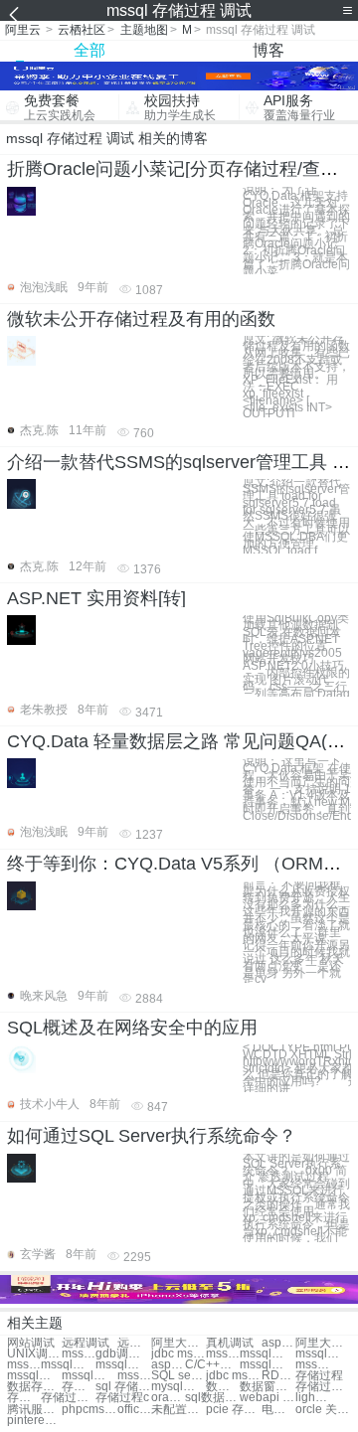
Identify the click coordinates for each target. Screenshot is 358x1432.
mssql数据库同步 (312, 1364)
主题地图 (144, 30)
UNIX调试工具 (34, 1354)
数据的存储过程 (223, 1386)
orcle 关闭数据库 (322, 1409)
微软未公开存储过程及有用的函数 (141, 319)
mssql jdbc (223, 1354)
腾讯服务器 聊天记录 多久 (34, 1409)
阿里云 (23, 30)
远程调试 (85, 1343)
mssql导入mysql (122, 1364)
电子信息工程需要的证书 (278, 1409)
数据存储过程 (34, 1386)
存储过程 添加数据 (24, 1397)
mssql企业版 (267, 1354)
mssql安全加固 (322, 1354)
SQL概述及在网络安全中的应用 (132, 1027)
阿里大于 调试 (178, 1343)
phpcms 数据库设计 (89, 1409)
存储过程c (122, 1397)
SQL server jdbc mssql (178, 1375)
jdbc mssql (178, 1354)
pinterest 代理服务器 (34, 1420)
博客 (268, 50)
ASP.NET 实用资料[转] (96, 598)
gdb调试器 (122, 1354)
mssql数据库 (24, 1364)
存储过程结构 (78, 1386)
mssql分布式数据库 (89, 1375)
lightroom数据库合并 (312, 1397)
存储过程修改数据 (68, 1397)
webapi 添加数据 (267, 1397)
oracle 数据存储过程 (168, 1397)
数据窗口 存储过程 (267, 1386)
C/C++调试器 (212, 1364)
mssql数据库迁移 (267, 1364)
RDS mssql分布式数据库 (278, 1375)
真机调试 (230, 1343)
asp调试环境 (278, 1343)
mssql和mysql (68, 1364)
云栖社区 (81, 30)
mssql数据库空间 (34, 1375)
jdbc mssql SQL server (233, 1375)
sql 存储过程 (122, 1386)
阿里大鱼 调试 (322, 1343)
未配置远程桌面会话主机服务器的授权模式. (178, 1409)
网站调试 (31, 1343)
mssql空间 (78, 1354)
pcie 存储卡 (233, 1409)
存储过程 (319, 1375)
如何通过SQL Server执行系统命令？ (151, 1136)
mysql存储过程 (178, 1386)
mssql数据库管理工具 (134, 1375)
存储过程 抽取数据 (322, 1386)
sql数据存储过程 (212, 1397)
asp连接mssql (168, 1364)
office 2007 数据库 (134, 1409)
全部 (89, 50)
